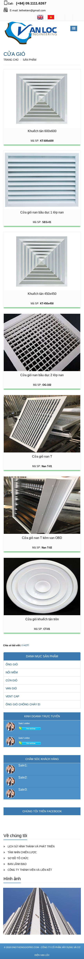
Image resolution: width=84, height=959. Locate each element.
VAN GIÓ (11, 688)
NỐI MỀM (12, 672)
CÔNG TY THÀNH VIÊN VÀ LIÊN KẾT (30, 869)
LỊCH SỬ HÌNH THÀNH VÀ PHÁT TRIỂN (31, 846)
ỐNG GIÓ (12, 664)
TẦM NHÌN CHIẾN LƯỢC (22, 852)
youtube (76, 17)
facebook (60, 17)
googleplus (68, 17)
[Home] (40, 17)
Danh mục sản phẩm (42, 656)
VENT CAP (12, 696)
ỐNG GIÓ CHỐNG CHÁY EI (23, 704)
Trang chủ (11, 59)
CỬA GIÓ (11, 680)
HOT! (26, 645)
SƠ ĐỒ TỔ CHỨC (18, 858)
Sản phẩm (29, 59)
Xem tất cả (74, 879)
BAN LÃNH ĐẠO (17, 864)
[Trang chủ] (51, 17)
